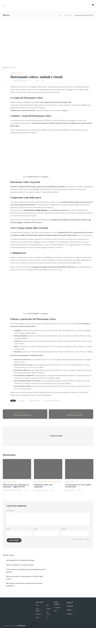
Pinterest (70, 614)
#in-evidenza (22, 400)
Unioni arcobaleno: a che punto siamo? (20, 565)
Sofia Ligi (67, 490)
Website (63, 529)
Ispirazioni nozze (68, 15)
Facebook (70, 606)
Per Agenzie (57, 607)
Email (35, 529)
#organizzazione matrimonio (52, 400)
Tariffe (37, 617)
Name (8, 529)
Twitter (69, 610)
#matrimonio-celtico (34, 400)
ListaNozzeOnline (18, 80)
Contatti (48, 608)
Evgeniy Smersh (33, 177)
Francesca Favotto (38, 490)
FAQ (47, 605)
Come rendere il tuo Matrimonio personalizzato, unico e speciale (26, 570)
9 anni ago (72, 490)
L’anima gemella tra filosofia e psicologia (20, 560)
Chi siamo (48, 613)
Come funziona (38, 609)
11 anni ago (18, 490)
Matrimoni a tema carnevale (74, 415)
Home (60, 15)
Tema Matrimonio (20, 413)
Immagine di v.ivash (7, 67)
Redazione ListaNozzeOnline (9, 490)
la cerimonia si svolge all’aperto (36, 210)
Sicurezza (38, 614)
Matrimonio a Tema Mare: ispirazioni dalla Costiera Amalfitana (24, 584)
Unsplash (45, 177)
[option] (17, 475)
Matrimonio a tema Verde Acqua (22, 415)
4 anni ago (24, 80)
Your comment (11, 510)
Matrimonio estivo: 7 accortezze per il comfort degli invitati (24, 577)
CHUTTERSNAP (33, 314)
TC (47, 617)
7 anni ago (45, 490)
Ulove (55, 611)
